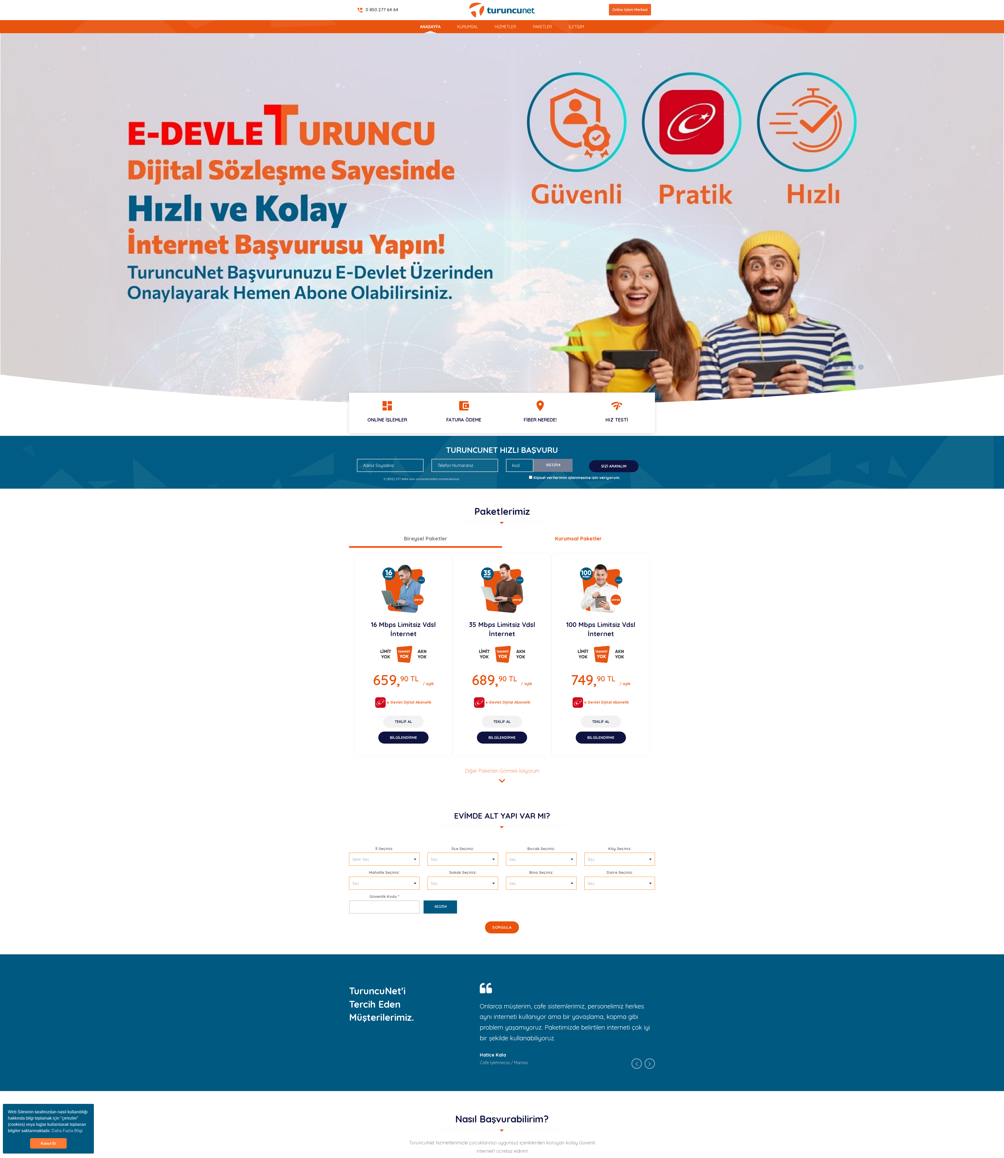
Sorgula (502, 927)
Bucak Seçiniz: (541, 848)
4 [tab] (844, 367)
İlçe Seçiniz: (463, 848)
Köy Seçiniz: (619, 848)
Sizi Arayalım (613, 466)
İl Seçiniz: (384, 848)
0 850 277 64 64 (377, 10)
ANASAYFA (430, 26)
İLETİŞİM (576, 26)
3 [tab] (837, 367)
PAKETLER (542, 26)
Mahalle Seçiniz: (384, 872)
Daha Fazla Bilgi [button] (67, 1130)
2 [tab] (829, 367)
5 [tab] (852, 367)
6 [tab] (860, 367)
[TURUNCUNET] (502, 9)
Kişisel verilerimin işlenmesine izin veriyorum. (576, 477)
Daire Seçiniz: (620, 872)
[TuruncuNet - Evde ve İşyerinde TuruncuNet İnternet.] (502, 218)
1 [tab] (821, 367)
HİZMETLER (505, 26)
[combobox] (384, 859)
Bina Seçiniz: (541, 872)
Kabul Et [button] (48, 1143)
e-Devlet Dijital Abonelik (408, 702)
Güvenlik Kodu (384, 896)
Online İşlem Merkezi (630, 9)
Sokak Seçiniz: (463, 872)
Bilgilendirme (403, 737)
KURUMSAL (467, 26)
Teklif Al (403, 721)
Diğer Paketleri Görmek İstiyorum (502, 777)
